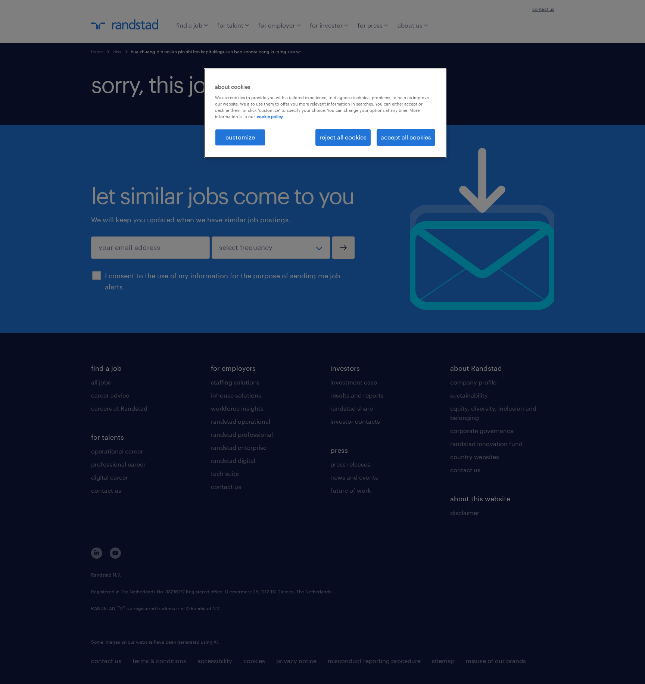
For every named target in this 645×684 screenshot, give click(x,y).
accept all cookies (406, 137)
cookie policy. (270, 116)
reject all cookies (343, 137)
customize (240, 137)
